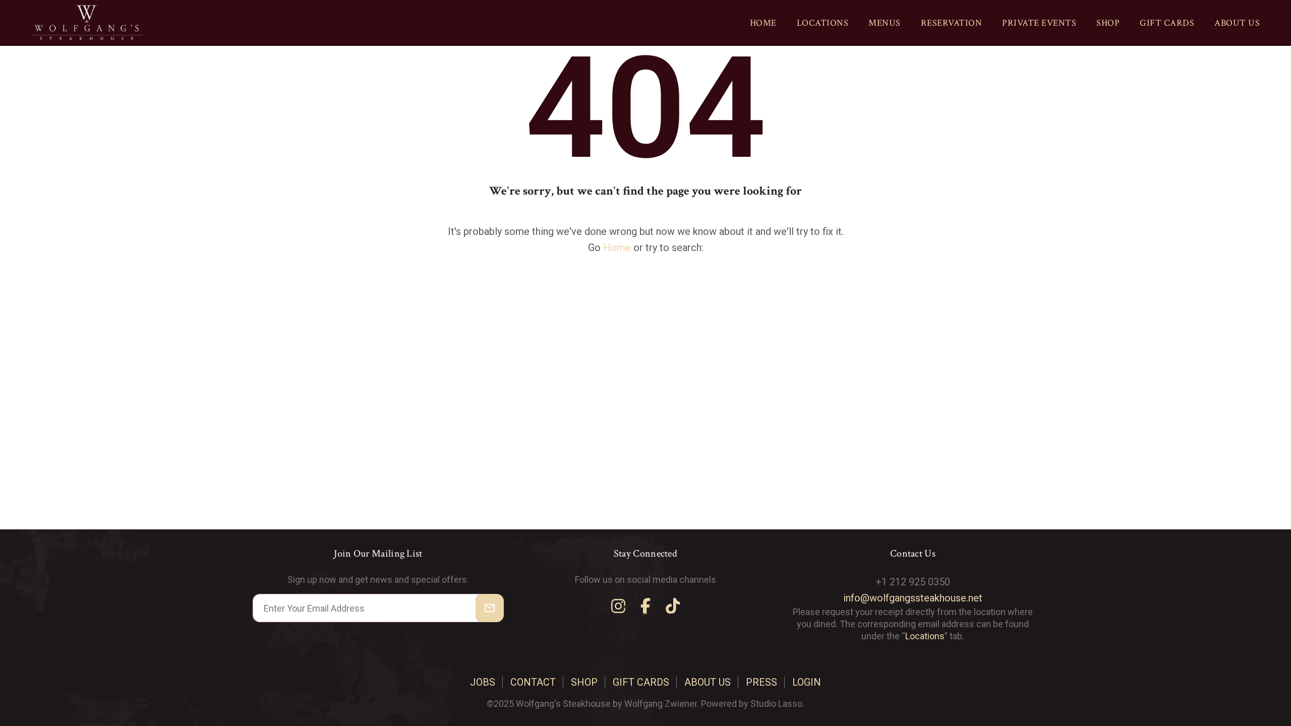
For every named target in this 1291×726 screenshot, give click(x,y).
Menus (884, 23)
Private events (1039, 23)
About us (1237, 23)
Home (763, 23)
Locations (823, 23)
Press (761, 682)
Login (806, 682)
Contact (533, 682)
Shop (1108, 23)
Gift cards (1167, 23)
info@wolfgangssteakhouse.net (912, 598)
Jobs (482, 682)
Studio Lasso (776, 703)
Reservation (951, 23)
